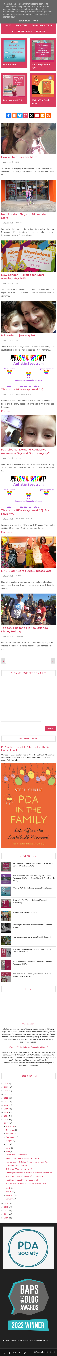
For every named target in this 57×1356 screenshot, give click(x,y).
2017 (6, 1116)
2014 (6, 1203)
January (9, 1199)
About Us (21, 25)
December (10, 1126)
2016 (6, 1119)
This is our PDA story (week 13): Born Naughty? (25, 1176)
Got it (36, 21)
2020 (6, 1105)
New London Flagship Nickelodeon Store (22, 1158)
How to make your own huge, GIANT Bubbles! (32, 937)
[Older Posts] (53, 660)
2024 (6, 1091)
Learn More (24, 21)
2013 (6, 1207)
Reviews (40, 31)
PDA (17, 283)
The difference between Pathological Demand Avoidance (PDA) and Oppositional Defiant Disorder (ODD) (34, 878)
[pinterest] (25, 1353)
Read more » (7, 411)
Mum (17, 162)
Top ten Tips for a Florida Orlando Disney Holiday (26, 1183)
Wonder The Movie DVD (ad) (25, 912)
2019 (6, 1109)
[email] (42, 115)
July (8, 1144)
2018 (6, 1112)
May (8, 1151)
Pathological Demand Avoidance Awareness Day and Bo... (29, 1172)
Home (8, 25)
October (10, 1133)
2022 (6, 1098)
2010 (6, 1218)
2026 (6, 1083)
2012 (6, 1210)
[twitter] (20, 115)
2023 (6, 1094)
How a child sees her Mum (19, 157)
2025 (6, 1087)
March (9, 1191)
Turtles (19, 223)
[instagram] (25, 115)
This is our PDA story (24, 394)
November (10, 1130)
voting (18, 576)
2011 (6, 1214)
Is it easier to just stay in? (18, 335)
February (10, 1195)
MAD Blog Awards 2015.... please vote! (26, 570)
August (9, 1141)
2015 (6, 1123)
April (8, 1188)
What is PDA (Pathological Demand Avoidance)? (32, 888)
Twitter (18, 458)
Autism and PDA (21, 31)
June (8, 1148)
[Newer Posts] (3, 660)
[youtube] (37, 115)
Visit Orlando (21, 636)
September (11, 1137)
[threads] (31, 115)
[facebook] (8, 115)
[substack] (14, 115)
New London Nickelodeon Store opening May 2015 (27, 1162)
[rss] (48, 115)
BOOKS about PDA (42, 25)
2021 (6, 1101)
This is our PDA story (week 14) (22, 389)
